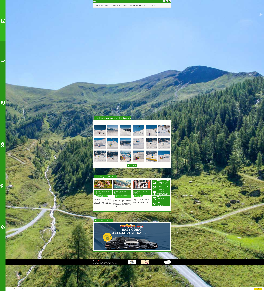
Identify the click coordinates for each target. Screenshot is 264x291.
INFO (153, 5)
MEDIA (138, 5)
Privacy (115, 263)
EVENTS (144, 5)
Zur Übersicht (132, 165)
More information (99, 208)
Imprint (110, 263)
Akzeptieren (258, 289)
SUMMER (125, 5)
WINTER (132, 5)
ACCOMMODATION (115, 5)
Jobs (149, 5)
